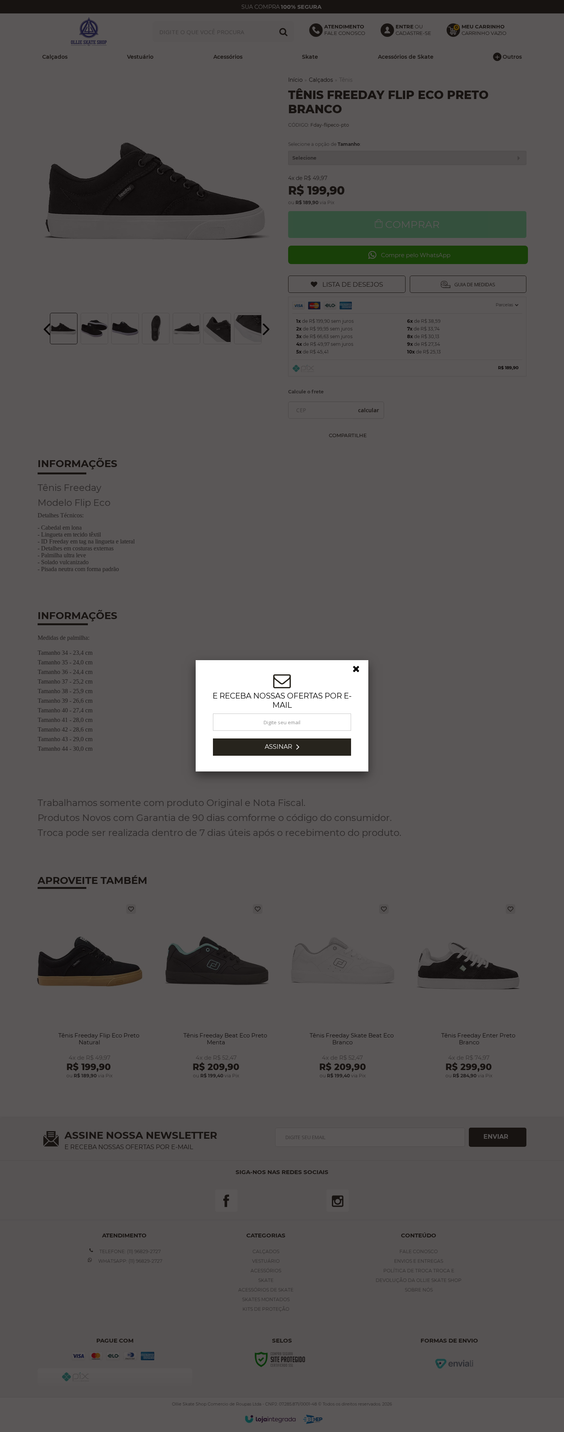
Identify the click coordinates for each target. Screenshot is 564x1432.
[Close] (359, 671)
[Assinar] (282, 747)
